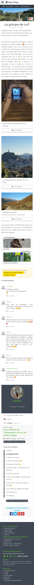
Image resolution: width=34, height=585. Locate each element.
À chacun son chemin (10, 263)
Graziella (17, 401)
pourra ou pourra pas (12, 473)
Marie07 (8, 355)
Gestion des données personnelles (13, 580)
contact (21, 556)
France (9, 419)
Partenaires (7, 578)
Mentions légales (8, 575)
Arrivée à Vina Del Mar (9, 528)
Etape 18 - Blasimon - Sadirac (11, 545)
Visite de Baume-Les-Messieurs (12, 539)
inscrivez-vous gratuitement (13, 272)
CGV (9, 577)
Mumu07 (9, 301)
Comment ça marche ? (9, 570)
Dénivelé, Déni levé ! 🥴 (13, 464)
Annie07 (8, 332)
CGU (5, 577)
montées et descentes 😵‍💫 (14, 461)
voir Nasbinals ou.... (12, 492)
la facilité (6, 249)
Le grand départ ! (8, 529)
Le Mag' (6, 573)
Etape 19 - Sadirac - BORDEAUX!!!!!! (13, 543)
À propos (6, 572)
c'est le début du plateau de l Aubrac (17, 489)
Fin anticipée (10, 495)
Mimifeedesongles (11, 368)
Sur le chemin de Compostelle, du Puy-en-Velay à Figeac (15, 432)
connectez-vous (9, 275)
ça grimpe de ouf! (12, 454)
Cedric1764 (9, 286)
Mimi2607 (9, 317)
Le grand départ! (8, 531)
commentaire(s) (17, 130)
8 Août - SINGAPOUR (9, 533)
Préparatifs (6, 534)
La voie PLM (7, 542)
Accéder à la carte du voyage (15, 441)
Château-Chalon (8, 540)
